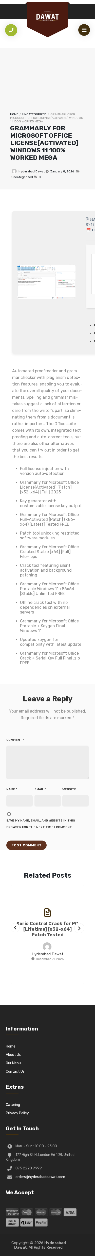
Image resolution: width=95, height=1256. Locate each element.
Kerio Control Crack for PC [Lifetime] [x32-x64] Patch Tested (47, 929)
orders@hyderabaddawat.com (40, 1177)
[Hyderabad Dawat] (47, 16)
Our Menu (13, 1063)
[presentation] (15, 927)
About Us (13, 1055)
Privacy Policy (17, 1113)
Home (14, 114)
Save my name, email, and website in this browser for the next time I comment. (40, 824)
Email (40, 789)
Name (11, 789)
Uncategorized (34, 114)
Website (69, 789)
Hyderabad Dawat (31, 171)
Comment (15, 740)
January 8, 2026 (62, 171)
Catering (13, 1105)
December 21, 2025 (50, 959)
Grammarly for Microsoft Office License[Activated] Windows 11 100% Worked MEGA (44, 142)
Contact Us (15, 1071)
